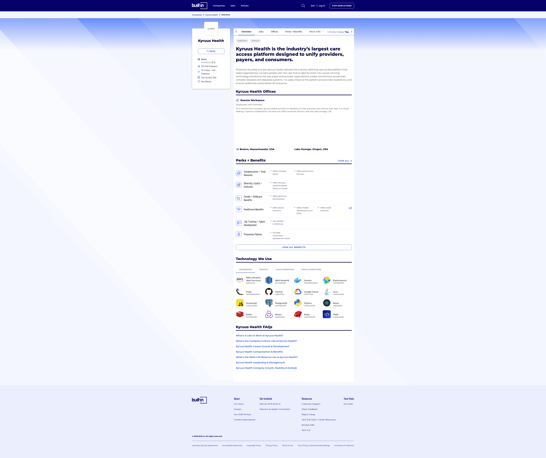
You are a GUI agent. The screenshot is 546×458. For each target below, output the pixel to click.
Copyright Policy (254, 445)
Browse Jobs (308, 425)
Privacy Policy (272, 445)
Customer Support (311, 404)
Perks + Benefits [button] (293, 31)
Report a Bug (308, 414)
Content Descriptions (244, 419)
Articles (245, 5)
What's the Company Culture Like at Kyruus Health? (266, 341)
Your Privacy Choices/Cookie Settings (314, 445)
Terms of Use (287, 445)
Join (313, 5)
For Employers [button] (342, 5)
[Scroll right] (351, 31)
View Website (206, 81)
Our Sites (348, 404)
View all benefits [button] (294, 247)
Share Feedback (310, 409)
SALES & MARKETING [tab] (285, 269)
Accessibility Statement (232, 445)
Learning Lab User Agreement (205, 445)
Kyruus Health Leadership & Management (260, 362)
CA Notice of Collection (344, 445)
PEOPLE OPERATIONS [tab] (311, 269)
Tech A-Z (306, 430)
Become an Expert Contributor (275, 409)
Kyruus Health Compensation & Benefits (259, 351)
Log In (322, 5)
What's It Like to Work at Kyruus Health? (259, 335)
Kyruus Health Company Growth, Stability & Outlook (266, 368)
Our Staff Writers (242, 414)
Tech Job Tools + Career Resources (319, 419)
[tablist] (294, 269)
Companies (219, 5)
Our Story (239, 404)
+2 (350, 208)
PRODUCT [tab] (263, 269)
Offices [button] (274, 31)
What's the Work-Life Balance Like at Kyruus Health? (267, 357)
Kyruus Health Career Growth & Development (262, 346)
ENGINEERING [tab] (245, 269)
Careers (237, 409)
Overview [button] (246, 31)
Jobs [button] (261, 31)
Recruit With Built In (270, 404)
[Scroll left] (236, 31)
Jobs (232, 5)
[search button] (303, 5)
